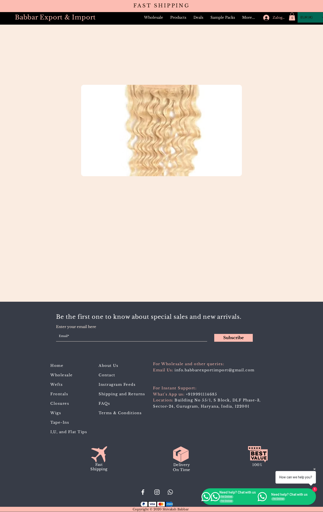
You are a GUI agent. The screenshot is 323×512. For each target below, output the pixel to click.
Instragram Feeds (117, 384)
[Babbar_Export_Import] (157, 492)
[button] (178, 17)
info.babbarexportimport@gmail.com (215, 370)
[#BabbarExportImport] (142, 492)
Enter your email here (76, 326)
